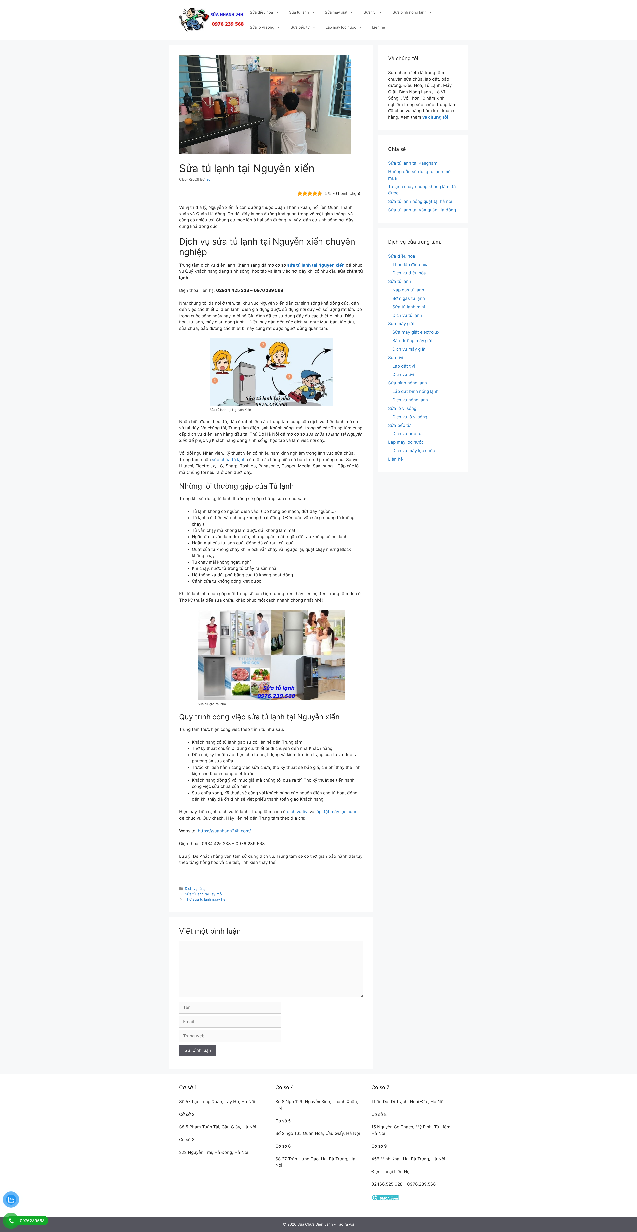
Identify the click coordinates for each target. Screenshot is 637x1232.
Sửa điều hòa (261, 12)
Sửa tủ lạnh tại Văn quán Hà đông (422, 209)
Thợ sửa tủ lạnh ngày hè (205, 899)
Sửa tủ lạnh (299, 12)
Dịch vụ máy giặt (408, 349)
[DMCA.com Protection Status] (385, 1198)
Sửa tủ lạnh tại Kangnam (412, 163)
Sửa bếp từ (300, 27)
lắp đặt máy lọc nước (336, 811)
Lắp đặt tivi (403, 366)
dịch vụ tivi (297, 811)
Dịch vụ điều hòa (409, 272)
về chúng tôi (435, 117)
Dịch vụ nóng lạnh (410, 399)
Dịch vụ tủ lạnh (197, 888)
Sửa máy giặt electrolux (415, 332)
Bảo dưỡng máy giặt (412, 340)
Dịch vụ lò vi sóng (409, 416)
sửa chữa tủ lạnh (229, 459)
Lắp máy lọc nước (341, 27)
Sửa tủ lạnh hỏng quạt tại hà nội (420, 201)
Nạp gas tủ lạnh (408, 289)
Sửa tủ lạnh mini (408, 306)
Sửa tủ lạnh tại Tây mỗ (203, 894)
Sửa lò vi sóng (262, 27)
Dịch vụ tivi (403, 374)
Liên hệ (378, 27)
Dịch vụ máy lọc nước (413, 450)
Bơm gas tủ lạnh (408, 298)
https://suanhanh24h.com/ (224, 830)
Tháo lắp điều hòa (410, 264)
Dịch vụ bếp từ (407, 433)
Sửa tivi (370, 12)
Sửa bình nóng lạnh (409, 12)
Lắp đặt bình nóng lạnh (415, 391)
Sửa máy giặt (336, 12)
